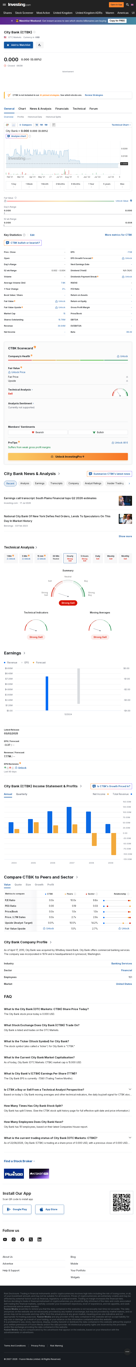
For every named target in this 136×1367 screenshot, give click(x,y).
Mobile (74, 1263)
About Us (8, 1256)
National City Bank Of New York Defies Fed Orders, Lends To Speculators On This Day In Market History (57, 519)
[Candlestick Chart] (7, 125)
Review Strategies (94, 95)
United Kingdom (62, 12)
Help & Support (11, 1270)
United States (124, 983)
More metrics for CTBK (118, 234)
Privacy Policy (38, 1345)
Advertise (8, 1263)
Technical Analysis (19, 547)
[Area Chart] (13, 125)
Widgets (75, 1277)
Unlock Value (122, 201)
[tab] (11, 558)
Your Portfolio (78, 1270)
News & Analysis (40, 108)
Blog (73, 1256)
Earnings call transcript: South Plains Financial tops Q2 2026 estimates (50, 498)
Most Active (43, 12)
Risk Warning (56, 1345)
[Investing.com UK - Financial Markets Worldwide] (19, 5)
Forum (94, 108)
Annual (8, 794)
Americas (123, 12)
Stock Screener (24, 12)
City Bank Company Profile (25, 942)
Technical (79, 108)
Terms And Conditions (15, 1345)
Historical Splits (53, 117)
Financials (62, 108)
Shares (7, 12)
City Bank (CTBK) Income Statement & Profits (41, 786)
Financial (126, 970)
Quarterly (21, 794)
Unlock (50, 928)
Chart (22, 108)
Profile (20, 117)
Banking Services (121, 963)
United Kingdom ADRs (89, 12)
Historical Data (35, 117)
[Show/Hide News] (54, 125)
